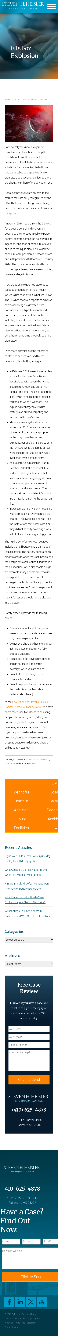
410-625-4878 (22, 1188)
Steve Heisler (41, 99)
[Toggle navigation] (51, 6)
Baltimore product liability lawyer (23, 707)
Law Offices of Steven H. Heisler (30, 701)
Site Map (20, 1322)
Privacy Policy (11, 1327)
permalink (32, 763)
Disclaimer (32, 1322)
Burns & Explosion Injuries (36, 760)
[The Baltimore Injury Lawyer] (23, 6)
